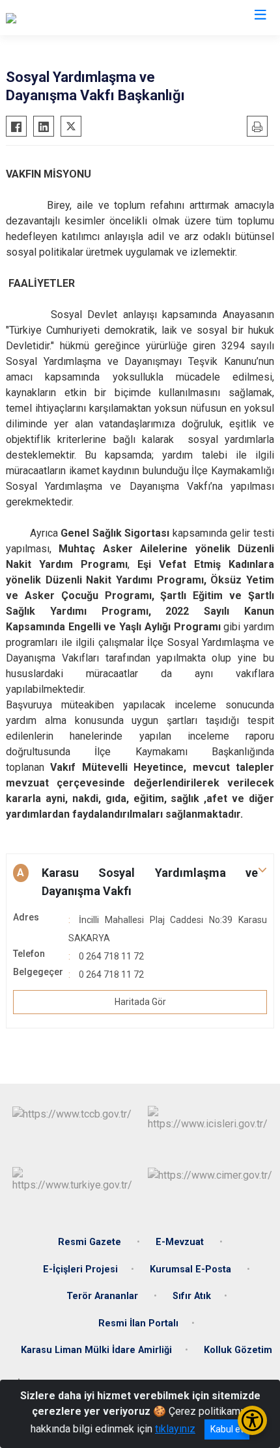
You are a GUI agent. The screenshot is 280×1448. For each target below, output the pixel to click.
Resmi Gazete (91, 1242)
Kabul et (227, 1429)
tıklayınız (175, 1429)
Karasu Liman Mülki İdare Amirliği (96, 1350)
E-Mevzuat (181, 1242)
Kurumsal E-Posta (192, 1269)
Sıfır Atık (192, 1296)
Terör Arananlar (103, 1296)
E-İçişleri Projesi (80, 1269)
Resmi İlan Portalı (138, 1323)
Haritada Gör (140, 1002)
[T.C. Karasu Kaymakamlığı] (63, 17)
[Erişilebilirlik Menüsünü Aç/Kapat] (252, 1420)
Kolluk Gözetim (238, 1350)
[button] (140, 882)
